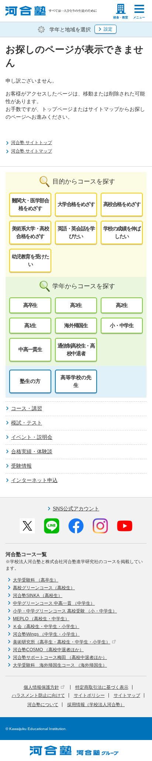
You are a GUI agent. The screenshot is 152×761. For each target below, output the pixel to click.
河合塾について (42, 704)
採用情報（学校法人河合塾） (96, 704)
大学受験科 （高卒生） (35, 580)
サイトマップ (127, 695)
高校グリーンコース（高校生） (44, 587)
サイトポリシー (89, 695)
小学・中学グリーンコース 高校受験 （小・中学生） (65, 611)
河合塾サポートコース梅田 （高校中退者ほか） (60, 657)
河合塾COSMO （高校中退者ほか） (48, 649)
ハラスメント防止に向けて (38, 695)
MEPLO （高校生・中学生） (41, 618)
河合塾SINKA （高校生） (37, 595)
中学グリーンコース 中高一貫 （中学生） (54, 603)
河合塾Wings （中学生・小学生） (46, 634)
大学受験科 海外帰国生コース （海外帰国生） (60, 665)
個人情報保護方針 (41, 687)
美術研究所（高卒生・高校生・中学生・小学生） (61, 642)
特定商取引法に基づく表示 (101, 687)
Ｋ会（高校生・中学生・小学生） (46, 626)
